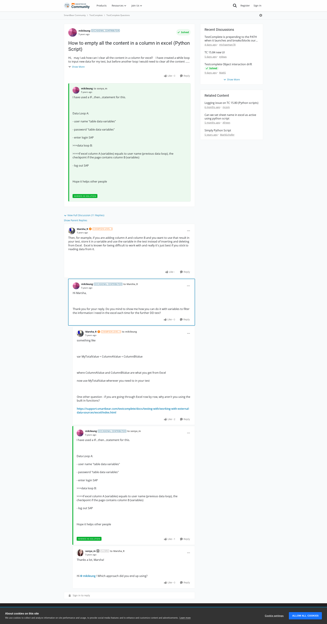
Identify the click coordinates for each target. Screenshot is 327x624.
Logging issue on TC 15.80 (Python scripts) (231, 103)
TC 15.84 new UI (215, 52)
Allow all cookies (305, 615)
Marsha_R (82, 229)
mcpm (226, 107)
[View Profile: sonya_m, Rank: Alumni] (80, 552)
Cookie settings (274, 615)
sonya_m (90, 551)
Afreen (226, 122)
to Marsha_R (130, 284)
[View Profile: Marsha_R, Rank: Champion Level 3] (71, 230)
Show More (78, 66)
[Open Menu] (260, 15)
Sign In (257, 5)
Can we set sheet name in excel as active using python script (230, 116)
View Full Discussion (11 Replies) (85, 215)
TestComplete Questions (118, 15)
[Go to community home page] (77, 6)
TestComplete (96, 15)
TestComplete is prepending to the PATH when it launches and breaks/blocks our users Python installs (231, 38)
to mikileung (129, 331)
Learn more (185, 618)
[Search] (235, 6)
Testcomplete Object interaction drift (228, 64)
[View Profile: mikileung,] (76, 90)
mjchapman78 (227, 44)
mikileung (84, 30)
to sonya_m (100, 88)
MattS (222, 72)
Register (245, 5)
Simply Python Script (218, 130)
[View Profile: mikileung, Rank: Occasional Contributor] (72, 32)
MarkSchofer (227, 134)
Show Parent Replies (75, 220)
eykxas (223, 56)
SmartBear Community (75, 15)
